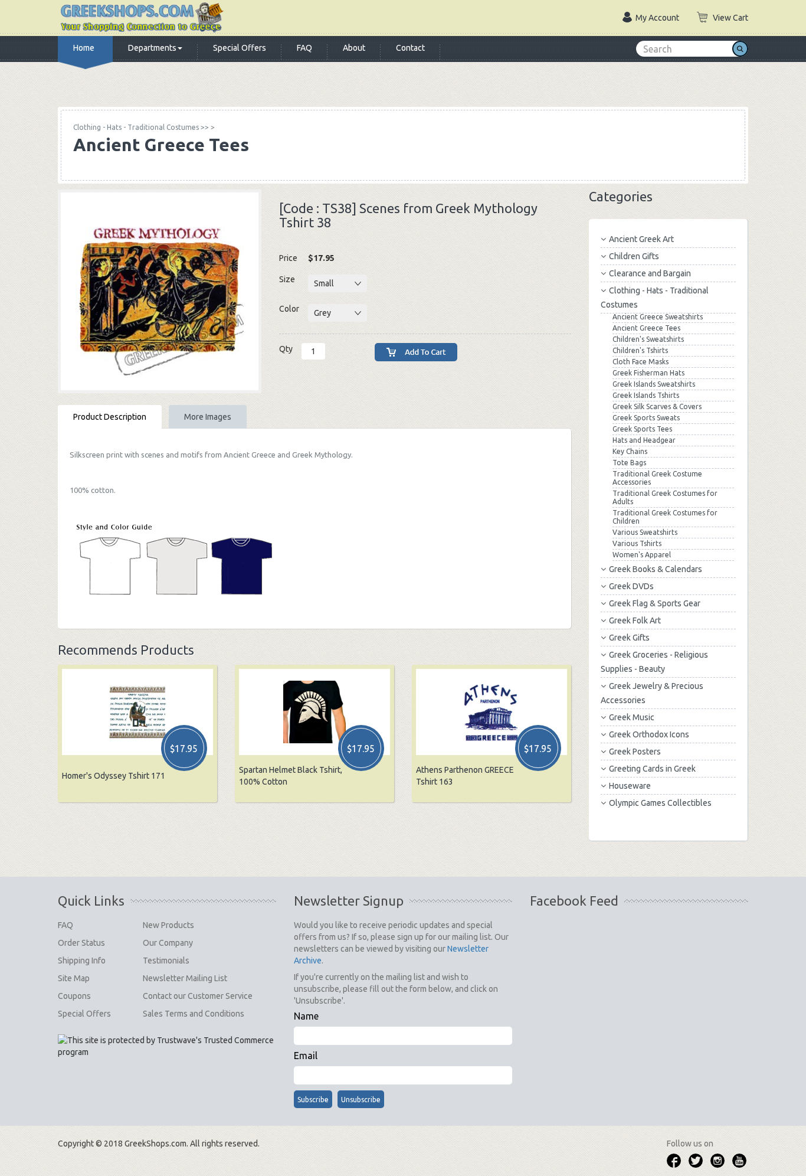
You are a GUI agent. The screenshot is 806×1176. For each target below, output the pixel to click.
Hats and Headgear (644, 440)
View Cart (730, 17)
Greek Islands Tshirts (645, 395)
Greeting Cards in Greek (652, 768)
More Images (207, 417)
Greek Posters (635, 751)
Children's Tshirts (640, 350)
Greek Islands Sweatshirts (653, 384)
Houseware (630, 785)
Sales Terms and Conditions (193, 1013)
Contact (410, 48)
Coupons (74, 996)
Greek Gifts (629, 637)
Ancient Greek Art (641, 239)
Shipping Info (82, 960)
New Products (168, 925)
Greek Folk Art (635, 620)
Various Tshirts (636, 543)
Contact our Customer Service (198, 996)
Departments (152, 48)
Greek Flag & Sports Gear (654, 603)
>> (141, 127)
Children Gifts (634, 256)
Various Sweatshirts (644, 532)
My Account (657, 17)
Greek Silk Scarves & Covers (657, 406)
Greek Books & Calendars (655, 569)
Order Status (81, 943)
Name (306, 1016)
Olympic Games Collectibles (660, 803)
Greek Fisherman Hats (648, 373)
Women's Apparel (641, 554)
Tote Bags (629, 462)
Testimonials (166, 960)
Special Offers (239, 48)
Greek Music (631, 717)
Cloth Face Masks (640, 361)
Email (305, 1055)
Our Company (168, 943)
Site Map (74, 978)
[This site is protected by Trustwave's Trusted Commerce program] (166, 1046)
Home (83, 48)
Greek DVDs (631, 586)
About (354, 48)
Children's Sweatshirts (648, 339)
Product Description (109, 417)
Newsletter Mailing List (185, 978)
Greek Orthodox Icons (649, 734)
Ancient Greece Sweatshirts (657, 317)
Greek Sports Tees (642, 429)
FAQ (304, 48)
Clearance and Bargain (650, 273)
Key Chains (629, 451)
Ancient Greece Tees (646, 328)
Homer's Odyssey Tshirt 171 (113, 775)
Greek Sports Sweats (646, 418)
